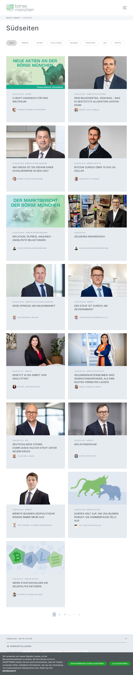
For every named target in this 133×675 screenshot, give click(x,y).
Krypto (118, 43)
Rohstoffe (90, 43)
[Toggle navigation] (125, 7)
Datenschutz (9, 671)
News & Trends (13, 18)
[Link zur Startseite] (35, 7)
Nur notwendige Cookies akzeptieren (87, 664)
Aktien (39, 43)
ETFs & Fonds (56, 43)
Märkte (25, 43)
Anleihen (74, 43)
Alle (12, 43)
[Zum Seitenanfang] (126, 639)
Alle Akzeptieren (119, 664)
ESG (105, 43)
